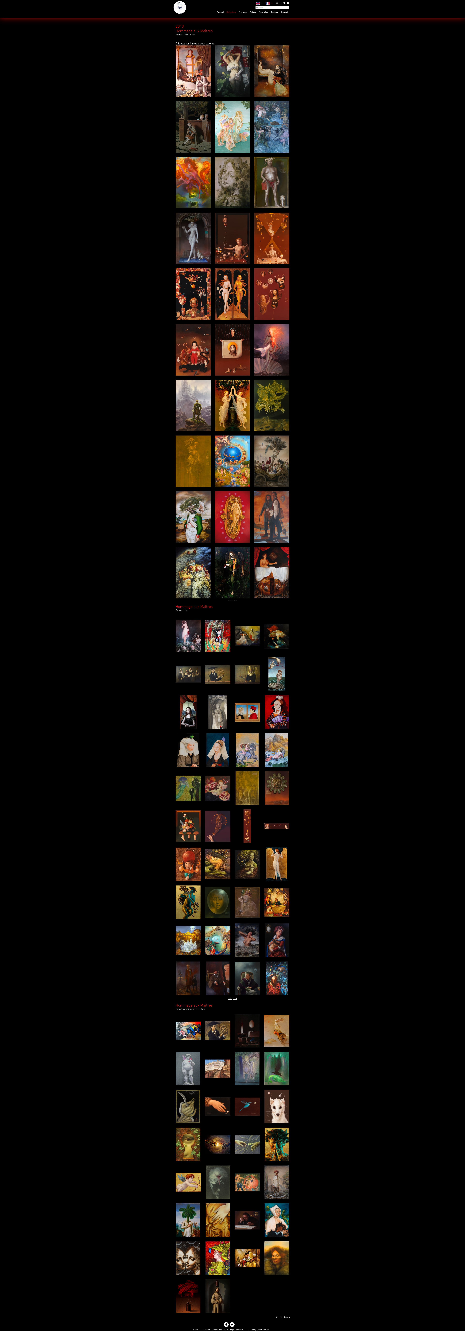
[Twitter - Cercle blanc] (232, 1324)
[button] (277, 3)
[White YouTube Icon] (288, 3)
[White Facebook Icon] (281, 3)
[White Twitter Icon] (284, 3)
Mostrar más (232, 600)
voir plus (232, 998)
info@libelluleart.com (260, 1330)
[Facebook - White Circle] (226, 1324)
